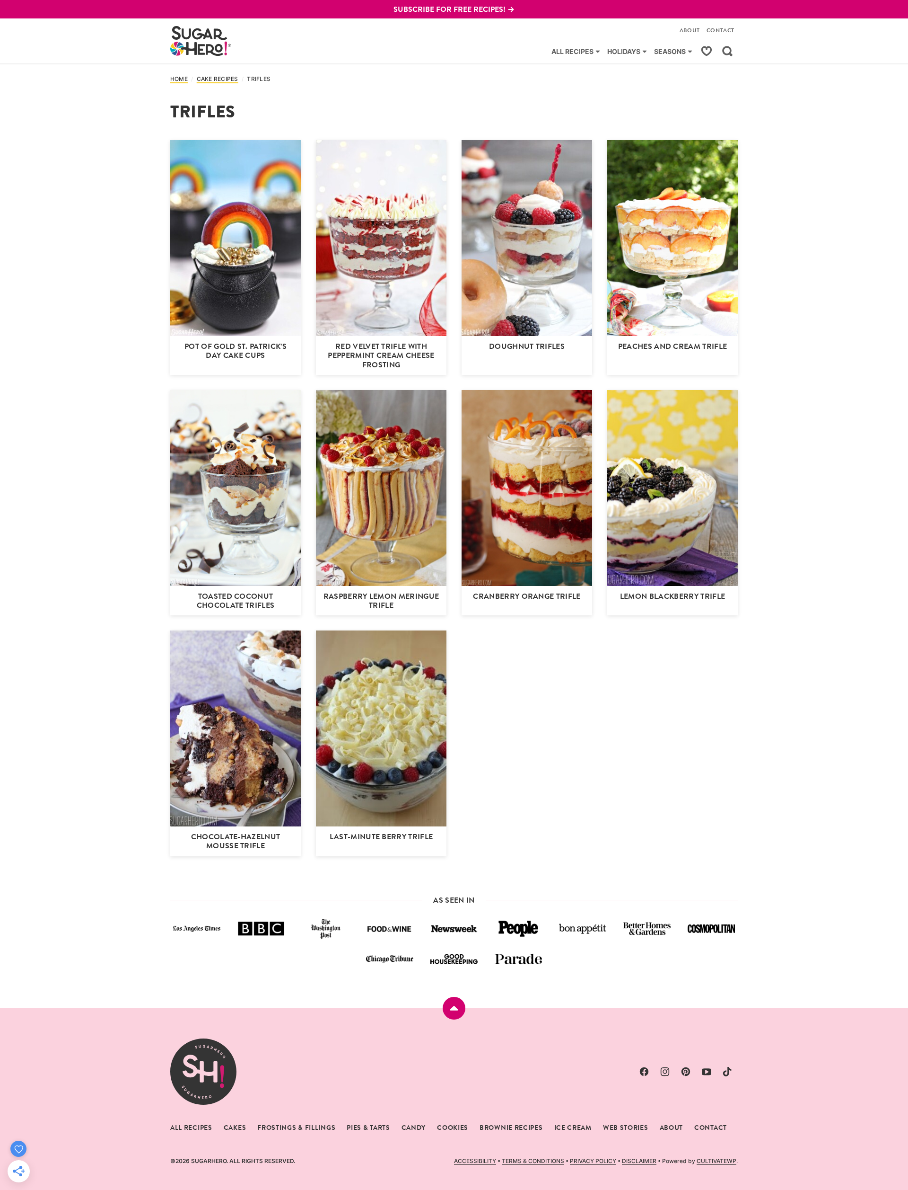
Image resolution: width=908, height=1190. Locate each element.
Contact (720, 30)
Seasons (670, 51)
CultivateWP (716, 1160)
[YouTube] (706, 1071)
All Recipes (572, 51)
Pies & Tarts (368, 1127)
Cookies (452, 1127)
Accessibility (475, 1160)
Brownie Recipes (511, 1127)
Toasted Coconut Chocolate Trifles (235, 601)
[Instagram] (665, 1071)
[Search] (727, 51)
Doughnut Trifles (527, 346)
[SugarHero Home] (201, 41)
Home (179, 79)
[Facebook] (644, 1071)
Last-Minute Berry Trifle (381, 836)
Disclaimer (639, 1160)
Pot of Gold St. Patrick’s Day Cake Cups (235, 351)
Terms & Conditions (533, 1160)
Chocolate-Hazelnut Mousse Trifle (235, 841)
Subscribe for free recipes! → (454, 9)
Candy (414, 1127)
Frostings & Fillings (296, 1127)
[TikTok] (727, 1071)
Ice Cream (573, 1127)
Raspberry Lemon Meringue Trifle (381, 601)
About (690, 30)
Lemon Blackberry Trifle (672, 596)
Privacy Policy (593, 1160)
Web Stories (625, 1127)
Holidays (623, 51)
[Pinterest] (685, 1071)
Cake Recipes (217, 79)
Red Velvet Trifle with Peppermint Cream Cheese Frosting (381, 355)
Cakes (235, 1127)
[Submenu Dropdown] (598, 51)
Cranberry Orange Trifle (526, 596)
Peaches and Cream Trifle (672, 346)
